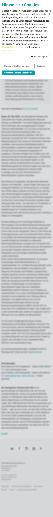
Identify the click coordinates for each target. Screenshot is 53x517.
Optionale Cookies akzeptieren (18, 73)
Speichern (41, 66)
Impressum (8, 50)
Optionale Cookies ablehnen (17, 66)
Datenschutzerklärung (13, 47)
